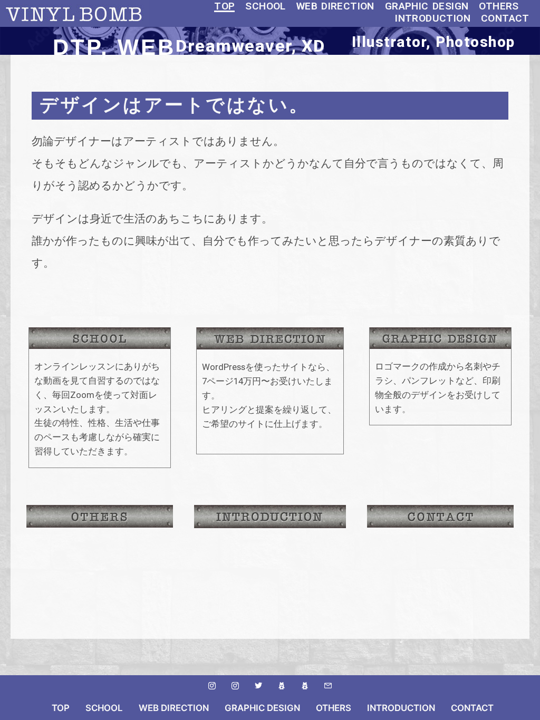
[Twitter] (258, 686)
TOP (224, 6)
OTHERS (499, 6)
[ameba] (282, 686)
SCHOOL (266, 6)
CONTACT (505, 18)
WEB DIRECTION (335, 6)
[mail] (328, 686)
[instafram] (212, 686)
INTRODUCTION (432, 18)
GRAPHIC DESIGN (427, 6)
